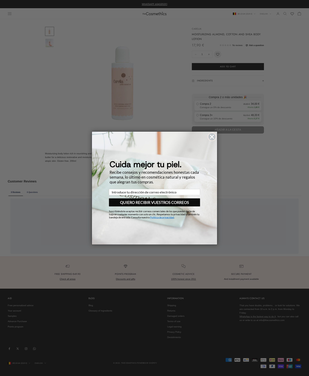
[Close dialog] (212, 137)
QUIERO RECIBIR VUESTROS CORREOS (154, 202)
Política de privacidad (162, 217)
